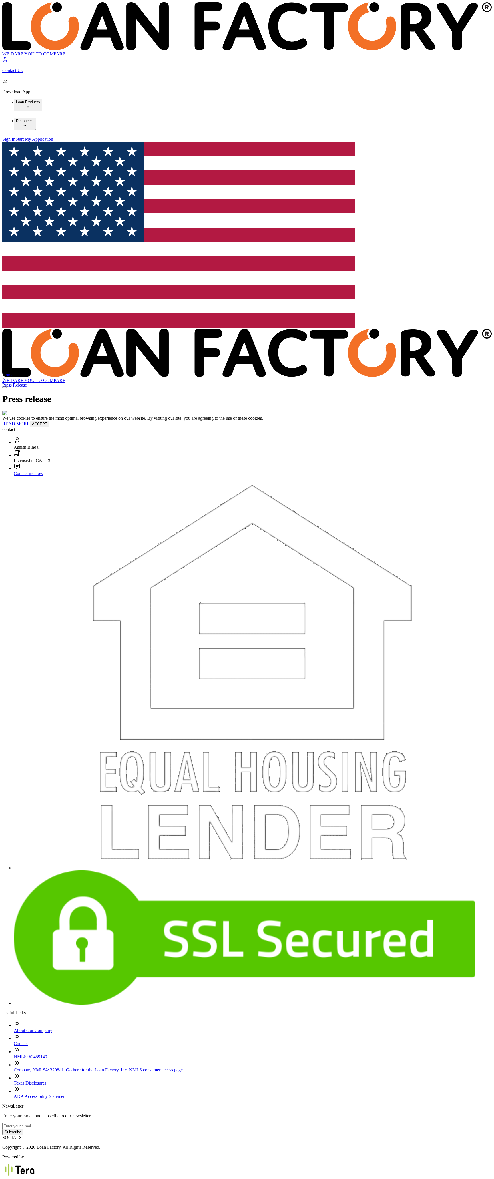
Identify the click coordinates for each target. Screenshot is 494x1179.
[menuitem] (28, 105)
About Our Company (33, 1030)
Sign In (8, 139)
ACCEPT (39, 424)
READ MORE (16, 423)
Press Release (14, 385)
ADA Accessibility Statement (40, 1096)
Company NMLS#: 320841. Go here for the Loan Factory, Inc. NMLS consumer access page (98, 1069)
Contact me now (28, 473)
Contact (21, 1043)
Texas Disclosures (30, 1083)
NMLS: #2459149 (30, 1056)
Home (7, 374)
